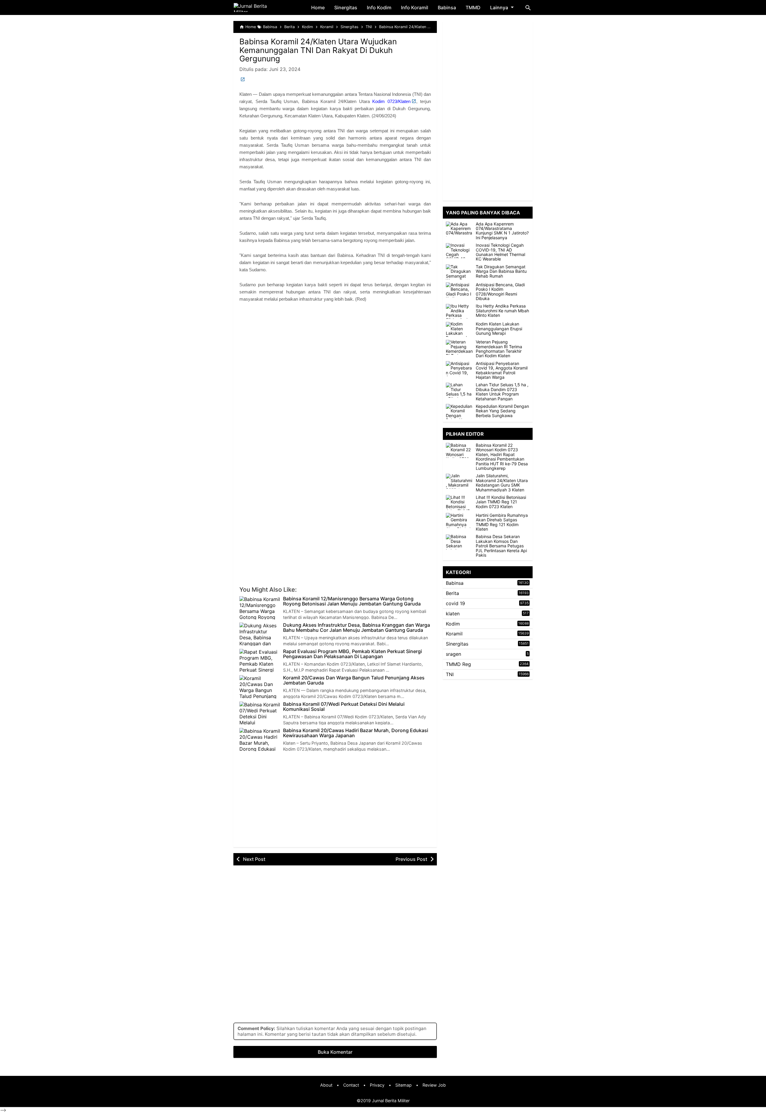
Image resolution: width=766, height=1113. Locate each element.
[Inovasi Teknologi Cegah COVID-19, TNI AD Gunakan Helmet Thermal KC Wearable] (459, 250)
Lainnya (499, 7)
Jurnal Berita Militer (391, 1100)
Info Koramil (414, 7)
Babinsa (447, 7)
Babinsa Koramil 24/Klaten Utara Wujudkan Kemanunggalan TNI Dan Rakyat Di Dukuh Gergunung (318, 50)
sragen (453, 654)
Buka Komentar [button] (335, 1052)
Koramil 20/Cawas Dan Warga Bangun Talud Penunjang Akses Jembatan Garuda (354, 680)
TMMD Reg (458, 664)
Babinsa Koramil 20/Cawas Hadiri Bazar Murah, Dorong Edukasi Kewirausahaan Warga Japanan (355, 733)
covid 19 (455, 603)
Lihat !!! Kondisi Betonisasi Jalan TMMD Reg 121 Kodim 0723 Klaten (501, 502)
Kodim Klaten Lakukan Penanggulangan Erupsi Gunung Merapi (499, 329)
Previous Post (411, 859)
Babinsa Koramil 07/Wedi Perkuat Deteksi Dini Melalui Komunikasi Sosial (344, 707)
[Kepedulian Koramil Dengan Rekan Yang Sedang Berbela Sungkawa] (459, 411)
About (326, 1085)
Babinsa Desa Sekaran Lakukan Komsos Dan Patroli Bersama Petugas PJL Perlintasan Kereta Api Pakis (501, 546)
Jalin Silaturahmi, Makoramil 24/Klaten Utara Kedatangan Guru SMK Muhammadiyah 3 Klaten (502, 483)
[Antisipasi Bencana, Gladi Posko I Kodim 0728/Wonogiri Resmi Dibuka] (459, 289)
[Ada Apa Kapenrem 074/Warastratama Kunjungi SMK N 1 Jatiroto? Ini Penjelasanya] (459, 229)
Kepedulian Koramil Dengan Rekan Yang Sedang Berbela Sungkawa (502, 411)
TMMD (473, 7)
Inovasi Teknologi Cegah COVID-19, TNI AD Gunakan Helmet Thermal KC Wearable (500, 252)
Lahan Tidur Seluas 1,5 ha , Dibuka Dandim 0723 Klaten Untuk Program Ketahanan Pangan (502, 392)
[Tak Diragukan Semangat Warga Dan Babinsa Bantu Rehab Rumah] (459, 271)
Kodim (453, 624)
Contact (351, 1085)
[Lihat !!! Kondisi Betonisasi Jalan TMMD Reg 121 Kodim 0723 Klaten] (461, 502)
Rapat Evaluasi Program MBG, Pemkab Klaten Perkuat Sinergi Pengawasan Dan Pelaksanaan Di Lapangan (352, 654)
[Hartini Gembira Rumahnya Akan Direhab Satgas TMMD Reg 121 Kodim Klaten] (461, 520)
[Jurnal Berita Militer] (257, 7)
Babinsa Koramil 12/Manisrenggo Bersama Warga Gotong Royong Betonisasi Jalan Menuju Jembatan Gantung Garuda (352, 601)
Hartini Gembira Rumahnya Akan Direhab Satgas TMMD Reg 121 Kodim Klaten (502, 522)
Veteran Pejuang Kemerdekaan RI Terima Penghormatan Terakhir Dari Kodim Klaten (499, 349)
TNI (450, 674)
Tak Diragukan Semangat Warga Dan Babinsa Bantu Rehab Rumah (501, 271)
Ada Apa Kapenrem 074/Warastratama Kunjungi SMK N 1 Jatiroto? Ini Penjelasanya (502, 231)
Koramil (454, 634)
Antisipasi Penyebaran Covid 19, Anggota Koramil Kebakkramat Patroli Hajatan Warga (502, 370)
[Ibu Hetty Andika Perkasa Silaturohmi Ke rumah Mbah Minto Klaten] (459, 311)
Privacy (377, 1085)
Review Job (434, 1085)
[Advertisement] (335, 358)
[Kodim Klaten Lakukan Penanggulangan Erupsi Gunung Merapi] (459, 329)
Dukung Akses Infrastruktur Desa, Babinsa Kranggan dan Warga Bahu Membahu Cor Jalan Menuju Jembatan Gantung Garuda (356, 628)
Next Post (254, 859)
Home (318, 7)
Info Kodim (379, 7)
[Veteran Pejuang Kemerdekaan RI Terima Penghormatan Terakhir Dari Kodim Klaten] (459, 347)
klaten (453, 614)
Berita (452, 593)
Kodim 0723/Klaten (391, 101)
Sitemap (403, 1085)
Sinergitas (345, 7)
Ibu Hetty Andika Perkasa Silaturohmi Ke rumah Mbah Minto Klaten (502, 311)
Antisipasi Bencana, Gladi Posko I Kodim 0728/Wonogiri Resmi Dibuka (500, 291)
